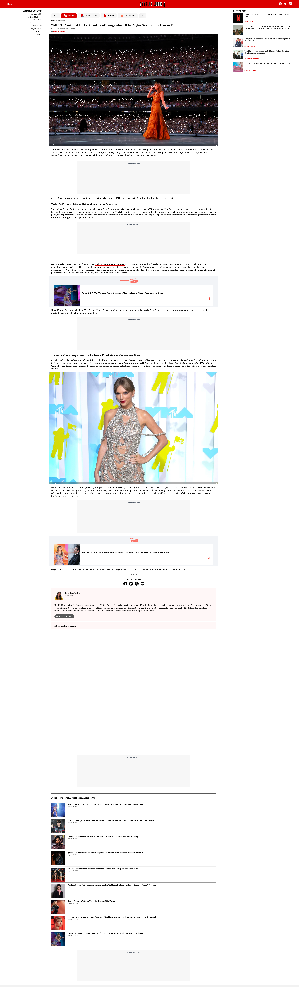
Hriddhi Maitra (59, 31)
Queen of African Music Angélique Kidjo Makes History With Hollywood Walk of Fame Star (105, 853)
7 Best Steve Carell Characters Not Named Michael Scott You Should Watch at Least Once (266, 52)
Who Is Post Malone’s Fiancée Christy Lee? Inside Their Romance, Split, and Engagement (105, 804)
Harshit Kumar (249, 46)
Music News (61, 20)
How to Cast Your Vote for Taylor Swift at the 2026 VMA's (91, 901)
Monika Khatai (249, 22)
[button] (216, 145)
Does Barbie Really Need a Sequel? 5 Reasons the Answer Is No (267, 63)
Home (10, 4)
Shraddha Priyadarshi (251, 58)
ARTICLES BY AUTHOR (64, 616)
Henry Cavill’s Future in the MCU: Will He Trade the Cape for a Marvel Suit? (267, 40)
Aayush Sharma (249, 34)
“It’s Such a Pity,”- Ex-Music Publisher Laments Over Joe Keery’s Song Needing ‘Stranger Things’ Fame (111, 820)
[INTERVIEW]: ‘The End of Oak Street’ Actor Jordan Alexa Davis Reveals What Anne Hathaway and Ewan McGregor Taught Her (267, 27)
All (55, 15)
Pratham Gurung (250, 71)
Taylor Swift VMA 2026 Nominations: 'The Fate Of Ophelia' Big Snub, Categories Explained (105, 933)
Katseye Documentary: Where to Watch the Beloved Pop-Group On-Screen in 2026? (103, 869)
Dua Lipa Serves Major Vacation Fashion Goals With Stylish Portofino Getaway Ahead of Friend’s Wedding (112, 885)
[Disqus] (133, 723)
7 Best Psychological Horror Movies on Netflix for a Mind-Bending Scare (268, 15)
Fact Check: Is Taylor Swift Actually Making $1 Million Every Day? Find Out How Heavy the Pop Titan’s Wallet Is (113, 917)
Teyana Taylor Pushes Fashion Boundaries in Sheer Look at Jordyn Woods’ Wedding (103, 837)
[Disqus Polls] (134, 660)
